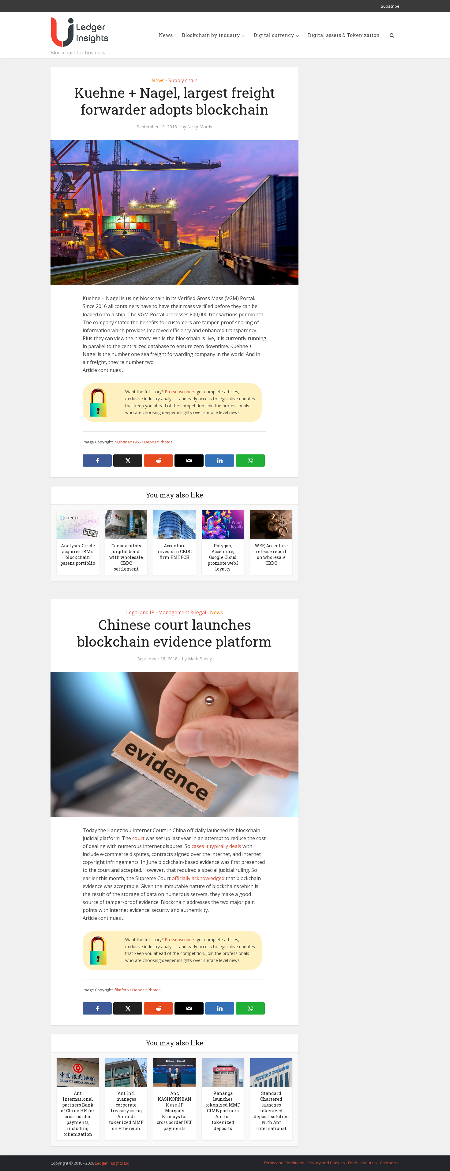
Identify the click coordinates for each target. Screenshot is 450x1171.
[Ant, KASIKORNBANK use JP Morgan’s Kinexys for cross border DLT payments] (174, 1072)
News (166, 35)
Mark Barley (200, 659)
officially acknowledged (198, 878)
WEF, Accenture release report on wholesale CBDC (271, 554)
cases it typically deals (216, 846)
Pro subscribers (180, 392)
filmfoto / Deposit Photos (137, 990)
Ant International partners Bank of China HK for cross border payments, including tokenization (78, 1113)
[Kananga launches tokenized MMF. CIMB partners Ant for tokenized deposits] (223, 1072)
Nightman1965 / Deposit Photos (143, 442)
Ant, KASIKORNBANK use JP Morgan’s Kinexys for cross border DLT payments (174, 1110)
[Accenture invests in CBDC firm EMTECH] (174, 524)
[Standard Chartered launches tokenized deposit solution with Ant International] (271, 1072)
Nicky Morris (199, 127)
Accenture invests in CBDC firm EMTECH (175, 551)
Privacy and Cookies (326, 1162)
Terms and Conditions (284, 1162)
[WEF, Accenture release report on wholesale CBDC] (271, 524)
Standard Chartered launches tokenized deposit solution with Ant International (271, 1110)
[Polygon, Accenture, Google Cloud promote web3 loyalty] (223, 524)
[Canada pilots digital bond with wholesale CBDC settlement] (126, 524)
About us (368, 1162)
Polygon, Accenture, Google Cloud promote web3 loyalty (223, 557)
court (138, 838)
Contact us (389, 1162)
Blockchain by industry (211, 35)
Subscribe (390, 6)
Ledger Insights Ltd (112, 1163)
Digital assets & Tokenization (344, 35)
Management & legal (182, 612)
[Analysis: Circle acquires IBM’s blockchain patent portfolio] (78, 524)
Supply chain (182, 80)
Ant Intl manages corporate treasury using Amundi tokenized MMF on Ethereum (126, 1110)
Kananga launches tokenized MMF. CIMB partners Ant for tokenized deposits (222, 1110)
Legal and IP (140, 612)
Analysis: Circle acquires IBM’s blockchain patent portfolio (77, 554)
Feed (352, 1162)
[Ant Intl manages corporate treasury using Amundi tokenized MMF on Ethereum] (126, 1072)
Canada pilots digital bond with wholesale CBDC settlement (126, 557)
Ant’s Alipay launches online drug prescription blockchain (219, 1160)
